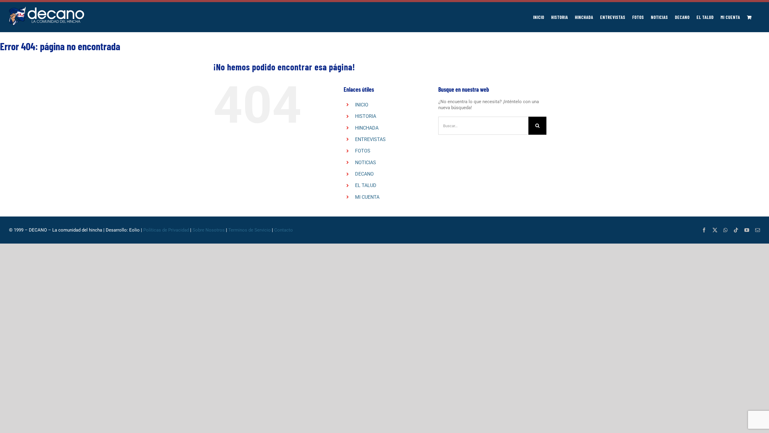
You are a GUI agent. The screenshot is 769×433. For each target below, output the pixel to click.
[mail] (757, 230)
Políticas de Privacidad (166, 230)
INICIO (361, 105)
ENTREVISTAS (370, 139)
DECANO (364, 174)
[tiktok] (736, 230)
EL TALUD (365, 185)
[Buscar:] (483, 125)
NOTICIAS (365, 162)
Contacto (284, 230)
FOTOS (362, 151)
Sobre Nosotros (209, 230)
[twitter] (715, 230)
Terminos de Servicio (249, 230)
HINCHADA (366, 128)
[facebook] (704, 230)
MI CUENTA (367, 197)
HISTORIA (365, 116)
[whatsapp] (725, 230)
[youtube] (746, 230)
